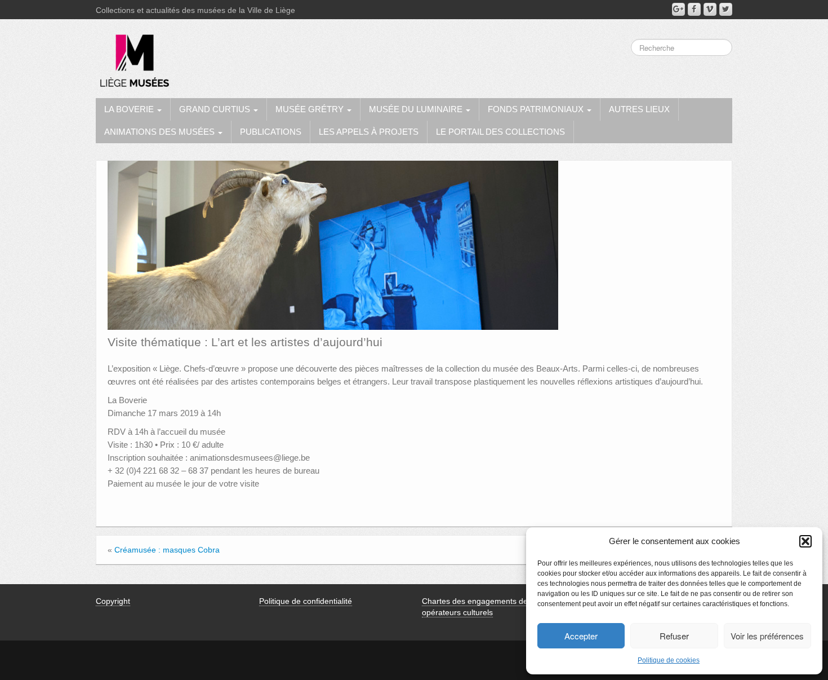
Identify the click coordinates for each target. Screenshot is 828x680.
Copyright (113, 601)
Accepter (581, 636)
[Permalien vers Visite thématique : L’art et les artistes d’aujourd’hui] (333, 244)
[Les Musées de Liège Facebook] (694, 9)
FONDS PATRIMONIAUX (537, 109)
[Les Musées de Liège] (132, 56)
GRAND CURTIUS (215, 109)
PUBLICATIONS (270, 131)
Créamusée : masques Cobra (167, 549)
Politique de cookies (669, 660)
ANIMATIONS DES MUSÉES (160, 131)
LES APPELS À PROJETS (369, 131)
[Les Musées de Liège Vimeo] (710, 9)
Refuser (674, 636)
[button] (805, 541)
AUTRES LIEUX (639, 109)
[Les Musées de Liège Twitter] (725, 9)
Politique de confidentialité (305, 601)
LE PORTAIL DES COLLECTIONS (500, 131)
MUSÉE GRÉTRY (310, 109)
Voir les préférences (767, 636)
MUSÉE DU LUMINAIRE (417, 109)
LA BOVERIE (130, 109)
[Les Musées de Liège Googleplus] (678, 9)
